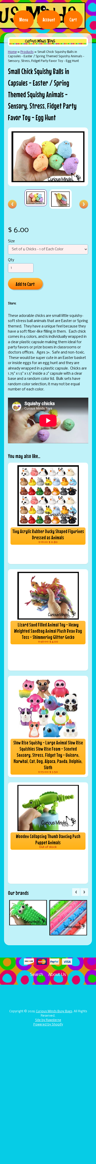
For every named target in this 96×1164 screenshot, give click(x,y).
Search (36, 974)
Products (27, 52)
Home (12, 52)
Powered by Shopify (48, 1024)
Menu (23, 19)
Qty (11, 260)
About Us (57, 974)
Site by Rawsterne (48, 1020)
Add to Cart (25, 284)
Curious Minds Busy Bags (54, 1011)
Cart (73, 19)
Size (11, 241)
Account (49, 19)
